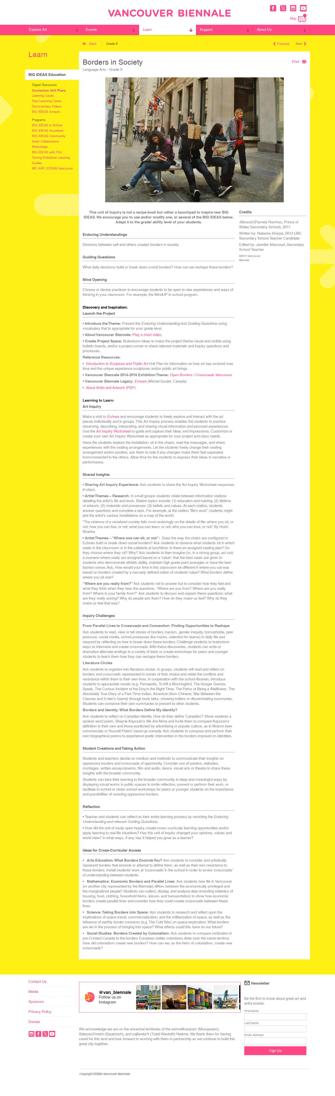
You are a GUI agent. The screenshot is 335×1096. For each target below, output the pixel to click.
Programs (39, 120)
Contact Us (37, 981)
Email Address (254, 1035)
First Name (251, 1011)
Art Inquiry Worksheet (113, 431)
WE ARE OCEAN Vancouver (52, 168)
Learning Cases (43, 95)
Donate (34, 1022)
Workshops (40, 147)
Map (293, 18)
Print (295, 61)
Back (93, 44)
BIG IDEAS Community (48, 136)
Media (33, 991)
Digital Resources (44, 85)
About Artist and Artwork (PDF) (111, 387)
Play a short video (146, 335)
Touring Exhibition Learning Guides (51, 160)
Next (299, 44)
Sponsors (36, 1002)
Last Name (251, 1023)
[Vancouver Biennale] (169, 13)
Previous (283, 44)
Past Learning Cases (47, 101)
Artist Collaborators (45, 141)
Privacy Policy (40, 1012)
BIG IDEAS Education (47, 74)
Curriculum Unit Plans (49, 90)
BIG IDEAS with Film (47, 152)
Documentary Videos (47, 106)
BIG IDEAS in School (47, 125)
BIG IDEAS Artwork (46, 112)
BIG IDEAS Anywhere (47, 130)
